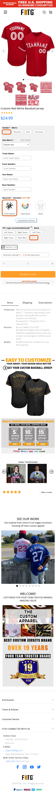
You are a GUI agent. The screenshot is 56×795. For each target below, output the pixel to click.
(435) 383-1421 (13, 761)
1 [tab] (23, 79)
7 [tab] (36, 586)
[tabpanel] (28, 49)
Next (52, 50)
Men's (6, 132)
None (34, 237)
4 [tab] (29, 79)
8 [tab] (39, 586)
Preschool (39, 132)
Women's (17, 132)
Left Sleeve (8, 232)
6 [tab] (32, 79)
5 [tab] (30, 79)
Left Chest (36, 232)
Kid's (28, 132)
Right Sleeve (23, 232)
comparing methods (26, 220)
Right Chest (8, 237)
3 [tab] (27, 79)
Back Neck (22, 237)
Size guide (25, 140)
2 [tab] (25, 79)
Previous (3, 50)
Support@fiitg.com (13, 750)
